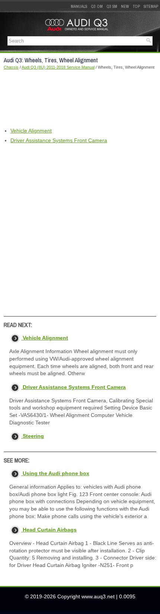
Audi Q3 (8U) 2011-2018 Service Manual (58, 67)
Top (136, 6)
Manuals (79, 6)
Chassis (11, 67)
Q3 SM (111, 6)
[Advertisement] (80, 99)
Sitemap (151, 6)
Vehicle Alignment (31, 131)
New (125, 6)
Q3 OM (97, 6)
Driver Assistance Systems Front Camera (58, 140)
